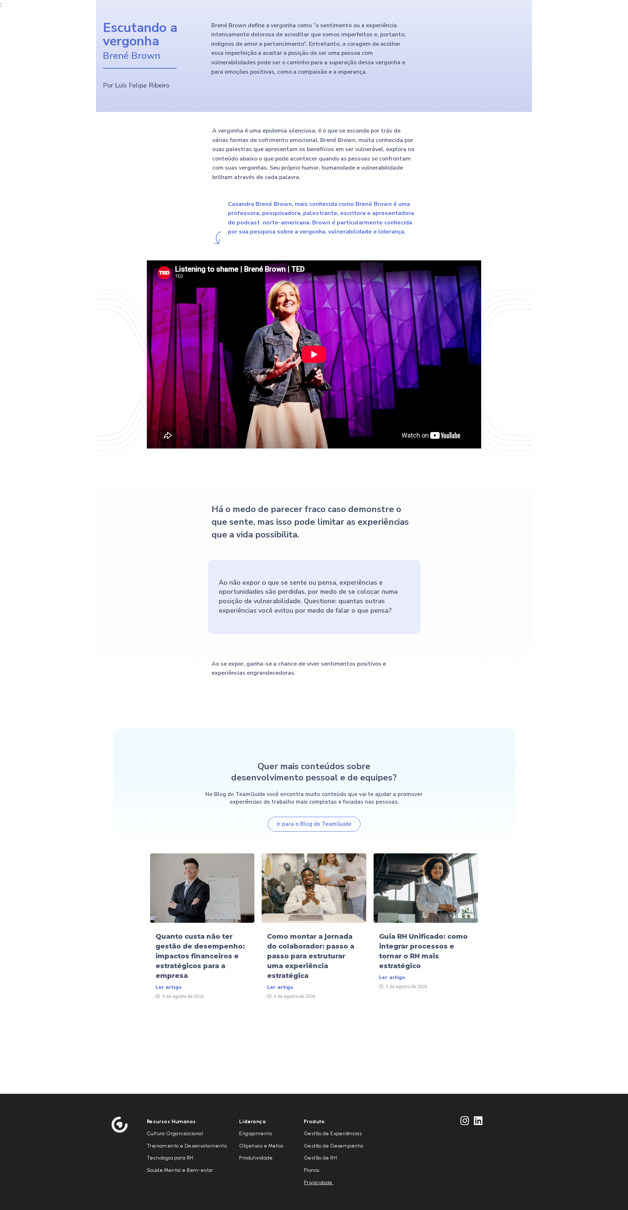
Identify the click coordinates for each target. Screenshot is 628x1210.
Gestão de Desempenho (333, 1146)
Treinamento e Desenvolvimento (187, 1146)
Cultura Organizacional (175, 1133)
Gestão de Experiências (333, 1133)
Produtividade (256, 1158)
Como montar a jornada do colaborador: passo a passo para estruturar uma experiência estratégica (310, 956)
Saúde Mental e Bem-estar (180, 1170)
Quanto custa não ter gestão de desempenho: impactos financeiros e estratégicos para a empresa (200, 956)
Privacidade (319, 1182)
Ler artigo (169, 987)
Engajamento (255, 1133)
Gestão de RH (320, 1158)
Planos (311, 1170)
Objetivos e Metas (261, 1146)
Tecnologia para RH (170, 1158)
